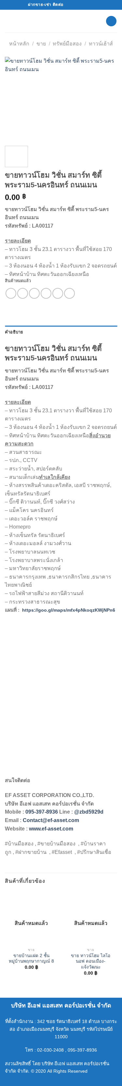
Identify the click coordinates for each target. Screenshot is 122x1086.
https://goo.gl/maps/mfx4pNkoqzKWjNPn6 (68, 610)
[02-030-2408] (91, 4)
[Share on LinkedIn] (69, 293)
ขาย (41, 43)
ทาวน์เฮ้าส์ (101, 43)
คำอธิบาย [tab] (14, 332)
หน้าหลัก (19, 43)
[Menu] (9, 21)
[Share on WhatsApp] (11, 293)
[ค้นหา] (111, 21)
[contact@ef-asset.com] (71, 4)
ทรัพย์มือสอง (67, 43)
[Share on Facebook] (22, 293)
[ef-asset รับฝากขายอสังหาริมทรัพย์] (61, 21)
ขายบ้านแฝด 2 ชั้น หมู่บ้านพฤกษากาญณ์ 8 (31, 958)
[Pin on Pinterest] (57, 293)
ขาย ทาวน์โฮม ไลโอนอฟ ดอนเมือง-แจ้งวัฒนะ (90, 961)
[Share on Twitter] (34, 293)
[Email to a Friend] (46, 293)
